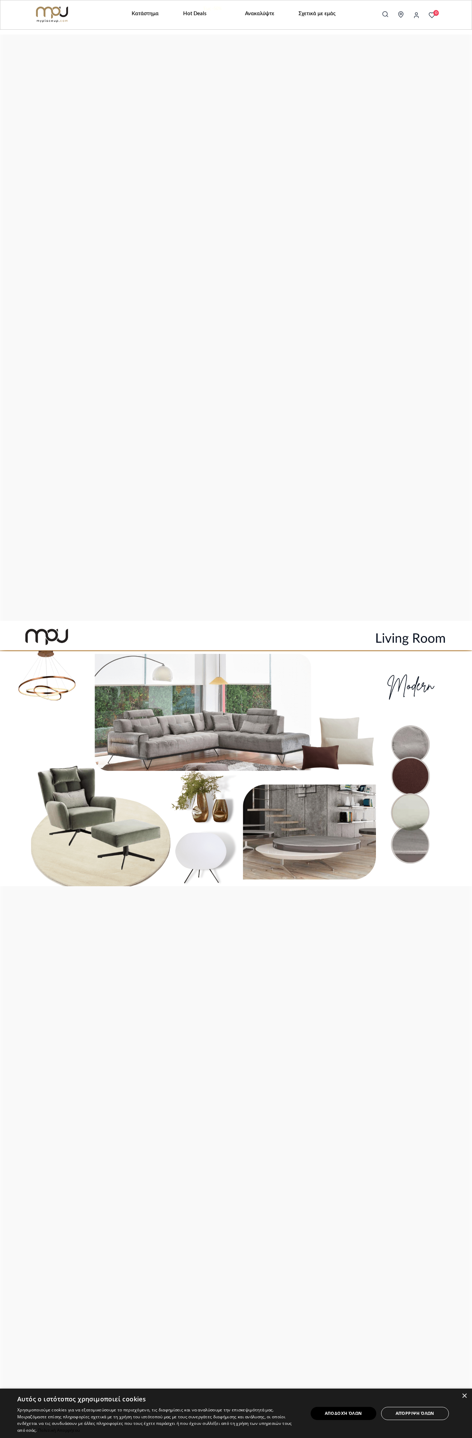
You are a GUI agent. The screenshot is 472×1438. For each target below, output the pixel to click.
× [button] (464, 1396)
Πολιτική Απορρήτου (59, 1430)
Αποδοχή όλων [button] (343, 1413)
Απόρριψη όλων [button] (415, 1413)
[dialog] (236, 1413)
